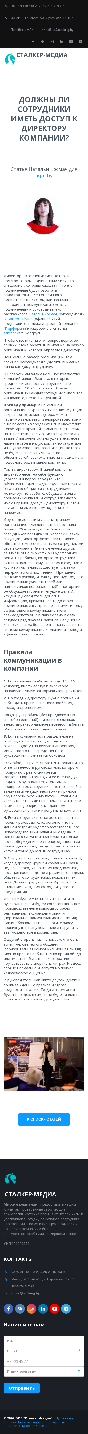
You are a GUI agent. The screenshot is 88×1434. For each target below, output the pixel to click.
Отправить (22, 1388)
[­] (22, 61)
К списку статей (44, 1119)
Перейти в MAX (22, 29)
